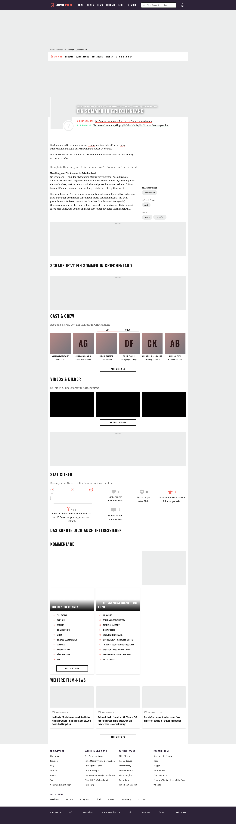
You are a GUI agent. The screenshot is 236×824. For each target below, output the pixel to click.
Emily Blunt (124, 780)
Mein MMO (180, 812)
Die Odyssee (107, 615)
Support (54, 770)
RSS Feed (142, 799)
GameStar (145, 812)
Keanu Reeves (125, 761)
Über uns (54, 756)
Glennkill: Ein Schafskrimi (96, 780)
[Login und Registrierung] (182, 5)
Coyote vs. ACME (161, 775)
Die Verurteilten (63, 630)
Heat (59, 659)
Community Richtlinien (60, 784)
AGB (71, 812)
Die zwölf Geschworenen (67, 639)
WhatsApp (126, 799)
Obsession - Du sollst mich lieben (116, 649)
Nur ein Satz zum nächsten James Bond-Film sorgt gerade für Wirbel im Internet (162, 718)
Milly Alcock (124, 756)
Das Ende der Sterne (94, 756)
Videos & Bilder (65, 379)
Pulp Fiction (62, 615)
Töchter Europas (92, 770)
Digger (157, 765)
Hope (156, 761)
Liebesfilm (160, 217)
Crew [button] (127, 329)
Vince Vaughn (125, 775)
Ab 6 (146, 205)
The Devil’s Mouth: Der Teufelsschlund (118, 644)
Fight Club (61, 620)
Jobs (130, 812)
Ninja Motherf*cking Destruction (100, 761)
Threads (111, 799)
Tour (52, 780)
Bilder (109, 56)
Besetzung (97, 56)
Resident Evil (159, 770)
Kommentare (82, 56)
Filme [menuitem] (81, 5)
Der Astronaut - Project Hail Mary (117, 654)
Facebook (54, 799)
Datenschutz (87, 812)
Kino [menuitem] (120, 5)
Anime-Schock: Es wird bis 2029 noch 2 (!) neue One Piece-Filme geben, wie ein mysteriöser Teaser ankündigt (117, 720)
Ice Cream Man (108, 659)
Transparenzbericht (111, 812)
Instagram (84, 799)
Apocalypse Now (63, 649)
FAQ (52, 765)
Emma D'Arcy (125, 765)
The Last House (109, 630)
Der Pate (60, 625)
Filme (59, 49)
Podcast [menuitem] (110, 5)
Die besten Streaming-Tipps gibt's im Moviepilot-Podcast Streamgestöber (131, 125)
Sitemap (54, 761)
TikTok (98, 799)
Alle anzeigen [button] (118, 368)
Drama (147, 217)
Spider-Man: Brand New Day (114, 620)
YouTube (69, 799)
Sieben (59, 634)
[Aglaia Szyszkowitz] (60, 343)
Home (52, 49)
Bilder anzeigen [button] (118, 422)
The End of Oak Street (111, 625)
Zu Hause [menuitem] (131, 5)
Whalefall (158, 784)
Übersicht (56, 56)
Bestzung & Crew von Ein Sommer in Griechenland (80, 324)
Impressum (55, 812)
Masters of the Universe (113, 634)
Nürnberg (89, 784)
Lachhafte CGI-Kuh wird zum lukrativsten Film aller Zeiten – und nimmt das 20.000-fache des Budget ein (72, 720)
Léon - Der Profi (63, 654)
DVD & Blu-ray (124, 56)
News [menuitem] (100, 5)
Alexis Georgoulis (103, 148)
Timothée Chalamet (128, 784)
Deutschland (149, 192)
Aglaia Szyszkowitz (79, 148)
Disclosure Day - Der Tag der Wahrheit (119, 639)
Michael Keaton (126, 770)
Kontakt (53, 775)
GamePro (163, 812)
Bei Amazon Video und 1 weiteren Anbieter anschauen (123, 121)
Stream (69, 56)
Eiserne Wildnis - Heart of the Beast (170, 780)
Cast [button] (108, 329)
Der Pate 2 (61, 644)
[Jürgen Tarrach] (106, 343)
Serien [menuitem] (90, 5)
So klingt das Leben (94, 765)
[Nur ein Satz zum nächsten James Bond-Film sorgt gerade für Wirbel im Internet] (164, 697)
